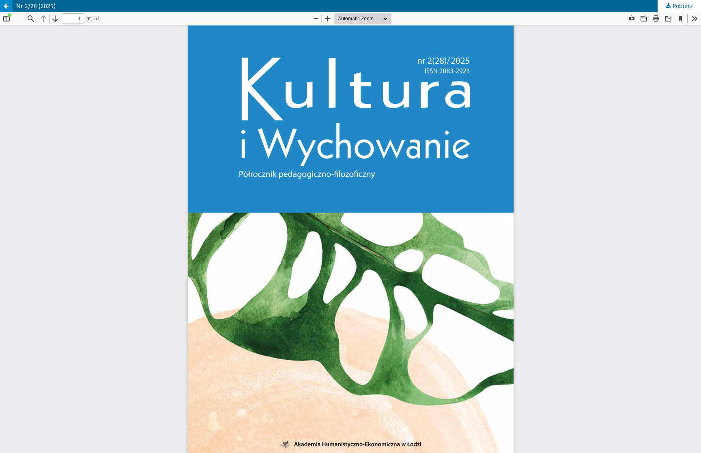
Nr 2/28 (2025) (36, 6)
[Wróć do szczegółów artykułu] (6, 6)
